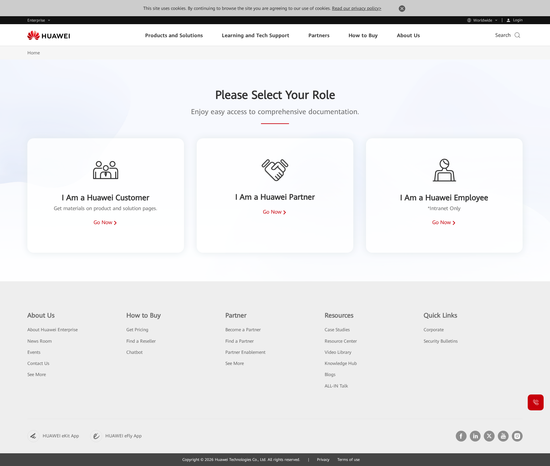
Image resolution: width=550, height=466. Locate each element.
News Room (39, 341)
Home (33, 52)
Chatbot (134, 352)
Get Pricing (137, 329)
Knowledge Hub (341, 363)
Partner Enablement (245, 352)
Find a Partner (239, 341)
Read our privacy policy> (356, 8)
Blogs (330, 374)
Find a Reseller (141, 341)
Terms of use (348, 459)
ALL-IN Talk (336, 385)
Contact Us (38, 363)
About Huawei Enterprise (52, 329)
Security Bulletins (441, 341)
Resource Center (341, 341)
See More (36, 374)
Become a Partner (243, 329)
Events (33, 352)
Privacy (323, 459)
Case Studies (337, 329)
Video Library (338, 352)
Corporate (434, 329)
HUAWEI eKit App (61, 435)
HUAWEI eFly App (123, 435)
